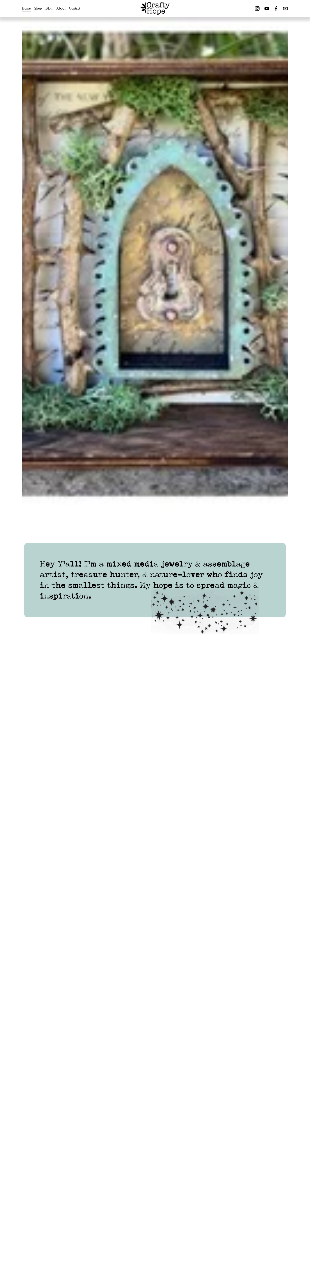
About (60, 8)
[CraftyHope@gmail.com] (285, 8)
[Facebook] (276, 8)
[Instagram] (257, 8)
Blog (48, 8)
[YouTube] (267, 8)
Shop (38, 8)
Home (26, 8)
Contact (74, 8)
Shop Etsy (35, 1011)
